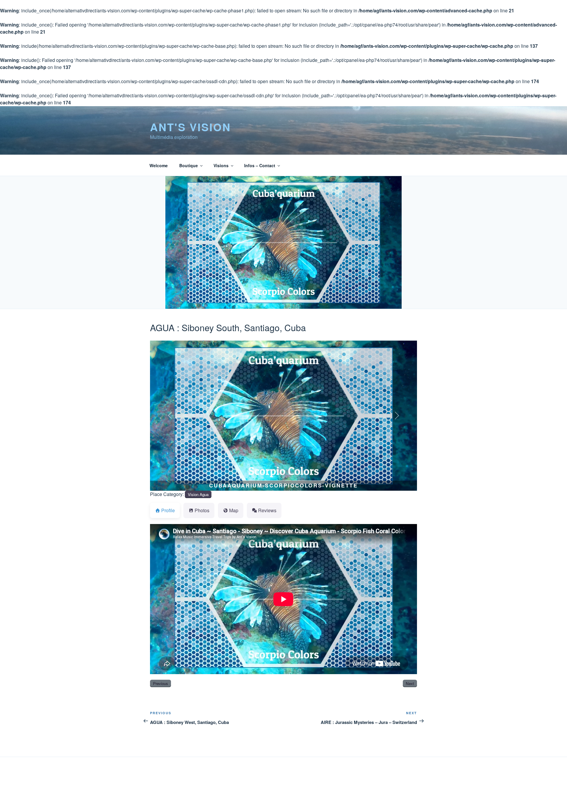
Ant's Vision (190, 126)
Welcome (158, 165)
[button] (170, 416)
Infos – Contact (259, 165)
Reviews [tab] (267, 510)
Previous (160, 683)
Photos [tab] (202, 510)
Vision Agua (198, 494)
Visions (221, 165)
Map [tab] (233, 510)
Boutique (188, 165)
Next (410, 683)
